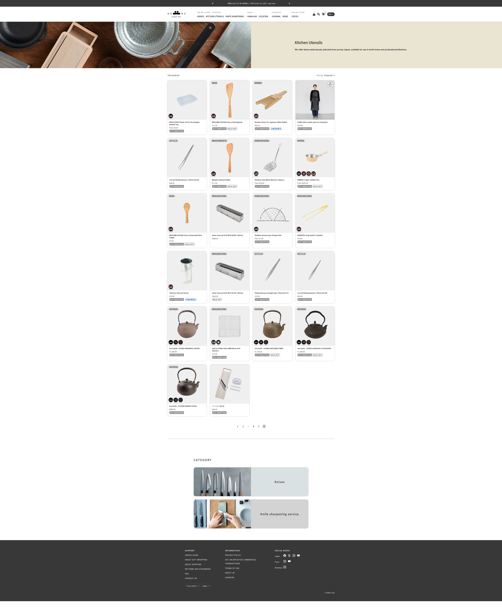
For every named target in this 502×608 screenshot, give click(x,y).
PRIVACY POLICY (233, 555)
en (330, 14)
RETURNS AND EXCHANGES (198, 569)
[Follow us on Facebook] (284, 555)
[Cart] (323, 14)
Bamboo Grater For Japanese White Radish (271, 122)
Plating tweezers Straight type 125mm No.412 (272, 293)
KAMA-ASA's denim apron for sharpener (312, 122)
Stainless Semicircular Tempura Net (268, 235)
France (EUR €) (192, 586)
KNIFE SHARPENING (235, 16)
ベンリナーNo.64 (218, 406)
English (205, 586)
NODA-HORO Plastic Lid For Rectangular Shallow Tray (184, 123)
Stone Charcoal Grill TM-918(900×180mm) (227, 235)
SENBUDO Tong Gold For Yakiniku (310, 235)
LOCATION (263, 16)
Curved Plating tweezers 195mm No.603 (184, 180)
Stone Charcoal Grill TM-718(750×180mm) (227, 293)
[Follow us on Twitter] (289, 555)
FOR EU (295, 16)
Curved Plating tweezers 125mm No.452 (312, 293)
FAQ (187, 573)
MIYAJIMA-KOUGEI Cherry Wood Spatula (227, 122)
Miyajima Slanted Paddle (221, 180)
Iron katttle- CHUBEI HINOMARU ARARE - (185, 348)
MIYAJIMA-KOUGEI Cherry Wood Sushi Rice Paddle (185, 236)
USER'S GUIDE (191, 555)
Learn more (272, 3)
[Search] (318, 14)
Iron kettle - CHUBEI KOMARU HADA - (183, 406)
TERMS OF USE (232, 568)
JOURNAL (276, 16)
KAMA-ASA (252, 16)
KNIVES (200, 16)
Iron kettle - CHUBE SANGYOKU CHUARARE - (314, 348)
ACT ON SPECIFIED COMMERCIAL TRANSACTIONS (240, 561)
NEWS (285, 16)
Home (6, 28)
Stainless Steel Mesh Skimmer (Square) (269, 180)
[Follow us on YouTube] (298, 555)
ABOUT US (230, 573)
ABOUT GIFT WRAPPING (196, 559)
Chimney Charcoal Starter (179, 293)
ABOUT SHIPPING (193, 564)
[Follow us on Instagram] (294, 555)
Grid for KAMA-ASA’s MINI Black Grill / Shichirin (226, 349)
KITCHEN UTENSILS (215, 16)
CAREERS (229, 577)
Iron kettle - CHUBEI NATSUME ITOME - (269, 348)
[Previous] (238, 426)
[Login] (314, 14)
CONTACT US (191, 578)
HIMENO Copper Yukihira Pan (308, 180)
